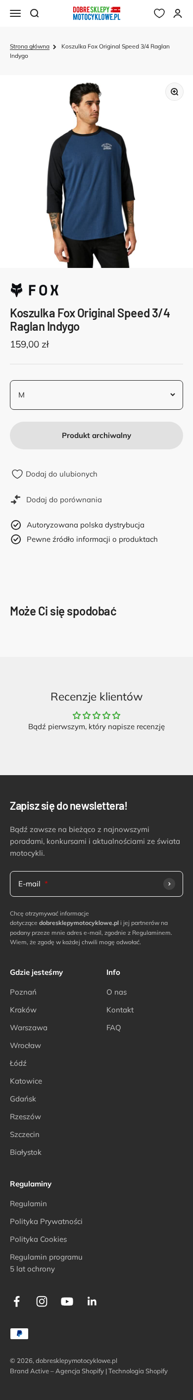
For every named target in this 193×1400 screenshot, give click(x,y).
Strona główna (29, 46)
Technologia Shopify (138, 1371)
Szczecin (25, 1134)
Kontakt (120, 1009)
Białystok (26, 1152)
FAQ (113, 1027)
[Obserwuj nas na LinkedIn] (92, 1301)
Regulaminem (151, 932)
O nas (116, 992)
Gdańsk (23, 1098)
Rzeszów (25, 1116)
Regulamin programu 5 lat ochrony (46, 1262)
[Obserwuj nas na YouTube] (67, 1301)
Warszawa (29, 1027)
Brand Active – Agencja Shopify (57, 1371)
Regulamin (28, 1203)
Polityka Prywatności (46, 1221)
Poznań (23, 992)
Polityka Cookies (38, 1239)
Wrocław (25, 1045)
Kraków (23, 1009)
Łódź (18, 1063)
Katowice (26, 1081)
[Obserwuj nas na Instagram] (41, 1301)
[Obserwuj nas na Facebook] (16, 1301)
